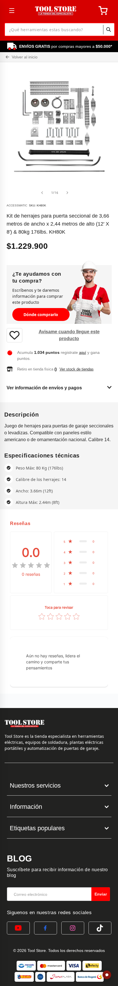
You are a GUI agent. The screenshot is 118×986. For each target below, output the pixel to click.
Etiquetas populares (37, 828)
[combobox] (59, 29)
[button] (81, 541)
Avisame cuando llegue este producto (69, 335)
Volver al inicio (24, 57)
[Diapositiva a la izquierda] (42, 192)
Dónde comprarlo (40, 314)
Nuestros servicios (35, 785)
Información (26, 806)
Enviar (101, 894)
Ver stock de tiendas (77, 369)
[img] (30, 565)
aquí (82, 352)
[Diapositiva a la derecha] (67, 192)
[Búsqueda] (108, 29)
